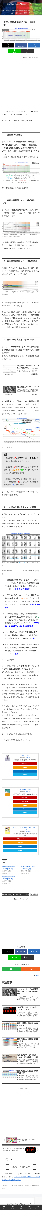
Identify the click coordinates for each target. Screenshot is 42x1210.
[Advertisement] (21, 81)
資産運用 (35, 894)
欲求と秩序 (25, 755)
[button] (27, 51)
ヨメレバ (28, 757)
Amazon (25, 767)
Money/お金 (7, 894)
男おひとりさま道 (25, 789)
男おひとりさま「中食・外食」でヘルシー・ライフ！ (25, 828)
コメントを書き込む (21, 1167)
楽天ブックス (25, 763)
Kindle (25, 771)
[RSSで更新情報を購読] (30, 969)
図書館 (25, 774)
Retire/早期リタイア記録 (22, 894)
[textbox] (21, 616)
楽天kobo (25, 801)
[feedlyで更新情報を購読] (11, 969)
